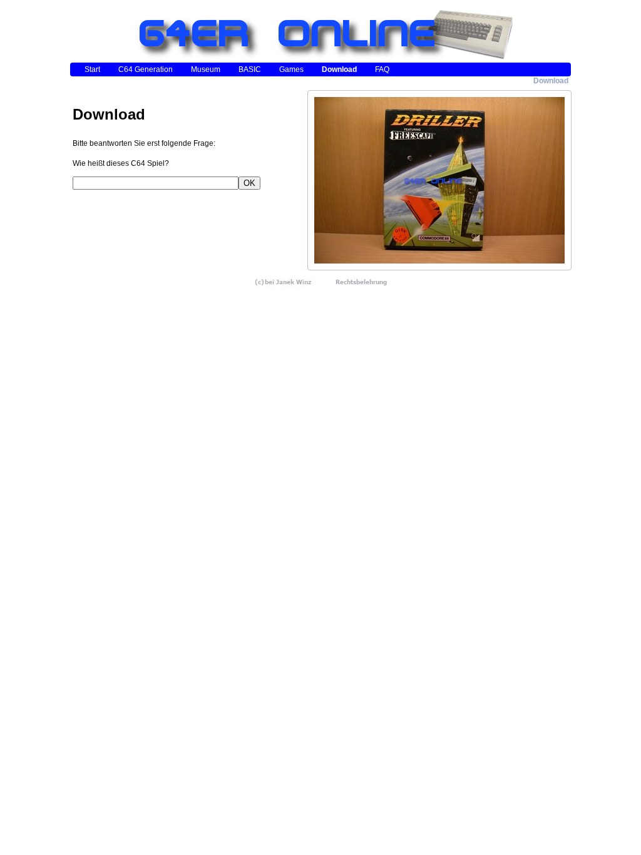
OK (249, 183)
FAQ (382, 69)
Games (291, 69)
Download (339, 69)
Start (92, 69)
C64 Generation (145, 69)
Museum (205, 69)
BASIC (249, 69)
